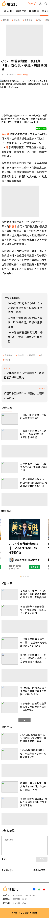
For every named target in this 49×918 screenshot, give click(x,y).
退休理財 (9, 11)
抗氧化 (7, 359)
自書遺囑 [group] (28, 20)
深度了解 (34, 567)
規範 (4, 859)
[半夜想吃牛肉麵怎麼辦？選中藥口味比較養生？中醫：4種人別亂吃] (10, 691)
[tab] (20, 576)
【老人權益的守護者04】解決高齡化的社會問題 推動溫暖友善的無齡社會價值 (33, 482)
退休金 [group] (17, 20)
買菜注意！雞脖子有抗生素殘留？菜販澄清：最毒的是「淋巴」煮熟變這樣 (33, 594)
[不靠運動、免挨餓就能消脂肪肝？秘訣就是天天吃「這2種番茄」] (10, 707)
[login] (40, 3)
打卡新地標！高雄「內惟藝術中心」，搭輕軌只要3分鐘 (33, 467)
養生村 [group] (6, 20)
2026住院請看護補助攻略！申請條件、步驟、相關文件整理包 (33, 753)
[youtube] (43, 888)
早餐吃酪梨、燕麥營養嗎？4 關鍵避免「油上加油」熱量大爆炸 (33, 610)
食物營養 (8, 355)
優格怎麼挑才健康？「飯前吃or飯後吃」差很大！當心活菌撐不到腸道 (33, 658)
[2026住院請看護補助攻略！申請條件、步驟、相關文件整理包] (10, 754)
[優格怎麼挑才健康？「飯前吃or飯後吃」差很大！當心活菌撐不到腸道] (10, 659)
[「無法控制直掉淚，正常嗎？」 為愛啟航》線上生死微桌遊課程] (10, 434)
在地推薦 (34, 11)
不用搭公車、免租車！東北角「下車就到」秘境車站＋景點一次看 (33, 786)
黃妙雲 (21, 355)
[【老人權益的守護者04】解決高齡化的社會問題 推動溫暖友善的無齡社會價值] (10, 483)
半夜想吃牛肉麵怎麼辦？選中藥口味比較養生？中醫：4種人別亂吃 (33, 691)
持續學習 (21, 11)
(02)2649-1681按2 (20, 899)
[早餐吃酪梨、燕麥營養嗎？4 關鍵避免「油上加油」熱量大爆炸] (10, 610)
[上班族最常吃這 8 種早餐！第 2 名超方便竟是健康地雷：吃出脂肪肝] (10, 643)
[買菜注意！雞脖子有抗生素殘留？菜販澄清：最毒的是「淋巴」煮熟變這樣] (10, 594)
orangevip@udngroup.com (24, 895)
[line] (38, 888)
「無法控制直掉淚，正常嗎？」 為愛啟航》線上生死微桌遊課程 (33, 434)
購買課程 (32, 4)
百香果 (32, 355)
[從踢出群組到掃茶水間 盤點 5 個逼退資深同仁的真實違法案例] (10, 802)
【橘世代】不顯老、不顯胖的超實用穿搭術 (33, 416)
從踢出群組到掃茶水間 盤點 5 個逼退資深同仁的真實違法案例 (33, 802)
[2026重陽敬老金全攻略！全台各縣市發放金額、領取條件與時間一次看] (10, 738)
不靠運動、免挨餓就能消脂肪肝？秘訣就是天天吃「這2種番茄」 (33, 707)
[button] (45, 3)
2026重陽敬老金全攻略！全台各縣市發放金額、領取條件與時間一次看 (33, 738)
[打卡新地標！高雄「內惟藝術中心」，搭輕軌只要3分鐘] (10, 467)
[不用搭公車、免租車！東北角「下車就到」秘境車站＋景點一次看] (10, 787)
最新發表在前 (39, 869)
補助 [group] (39, 20)
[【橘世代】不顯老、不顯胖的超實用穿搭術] (10, 419)
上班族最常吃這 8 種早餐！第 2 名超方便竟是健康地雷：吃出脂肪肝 (33, 642)
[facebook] (33, 888)
